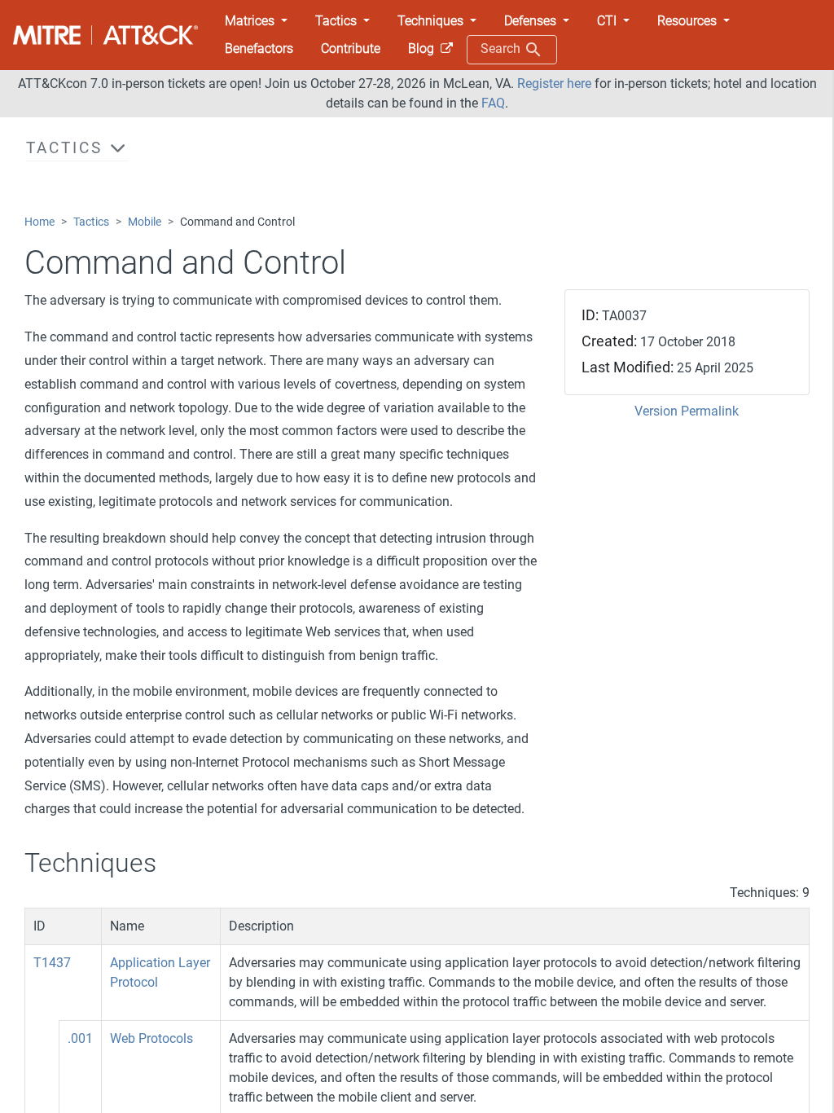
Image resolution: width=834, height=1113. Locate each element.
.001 (80, 1038)
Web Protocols (151, 1038)
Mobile (144, 222)
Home (39, 222)
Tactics (91, 222)
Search (502, 48)
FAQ (493, 103)
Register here (554, 83)
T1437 (52, 962)
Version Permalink (686, 411)
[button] (256, 21)
